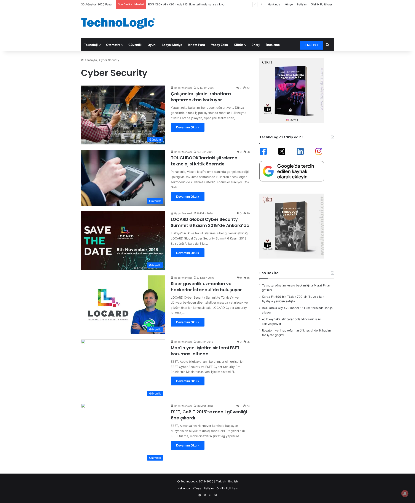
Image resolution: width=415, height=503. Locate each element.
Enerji (256, 45)
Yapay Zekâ (219, 45)
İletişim (301, 4)
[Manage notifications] (404, 493)
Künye (288, 4)
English (233, 481)
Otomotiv (113, 45)
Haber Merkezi (183, 87)
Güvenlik (135, 45)
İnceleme (273, 45)
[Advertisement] (250, 23)
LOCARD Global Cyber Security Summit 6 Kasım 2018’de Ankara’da (210, 222)
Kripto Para (196, 45)
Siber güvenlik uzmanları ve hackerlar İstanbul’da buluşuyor (206, 287)
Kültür (238, 45)
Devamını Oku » (187, 127)
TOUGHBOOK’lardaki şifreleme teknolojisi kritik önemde (204, 161)
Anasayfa (90, 60)
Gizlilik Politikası (321, 4)
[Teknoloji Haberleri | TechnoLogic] (121, 23)
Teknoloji (91, 45)
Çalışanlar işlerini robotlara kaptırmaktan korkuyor (201, 97)
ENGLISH (311, 45)
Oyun (152, 45)
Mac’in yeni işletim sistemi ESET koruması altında (205, 351)
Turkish (221, 481)
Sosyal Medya (172, 45)
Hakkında (274, 4)
